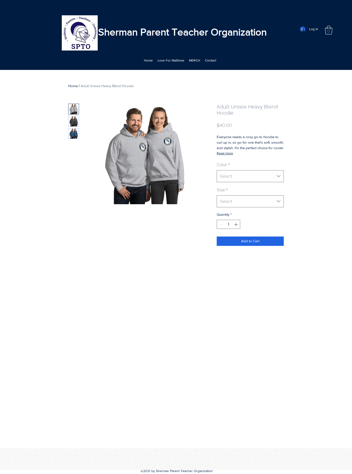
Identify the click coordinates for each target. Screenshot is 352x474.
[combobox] (250, 176)
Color (223, 164)
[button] (328, 30)
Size (222, 189)
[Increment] (236, 224)
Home (73, 86)
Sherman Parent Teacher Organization (182, 32)
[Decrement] (220, 224)
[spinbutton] (228, 224)
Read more (225, 153)
